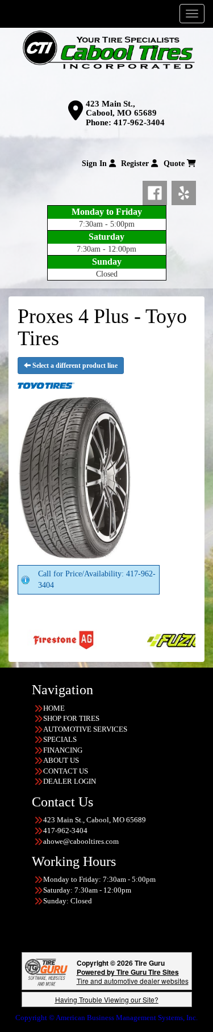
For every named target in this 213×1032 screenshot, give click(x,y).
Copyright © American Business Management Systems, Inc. (106, 1017)
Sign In (95, 163)
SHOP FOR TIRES (71, 718)
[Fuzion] (161, 639)
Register (136, 163)
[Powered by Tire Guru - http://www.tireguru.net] (46, 971)
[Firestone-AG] (41, 639)
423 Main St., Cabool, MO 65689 (121, 108)
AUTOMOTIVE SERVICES (85, 729)
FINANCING (62, 750)
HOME (54, 708)
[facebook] (157, 191)
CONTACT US (65, 771)
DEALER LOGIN (69, 781)
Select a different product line (74, 366)
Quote (175, 163)
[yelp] (184, 191)
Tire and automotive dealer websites (133, 976)
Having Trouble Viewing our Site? (106, 999)
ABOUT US (61, 760)
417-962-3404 (139, 122)
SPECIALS (60, 739)
